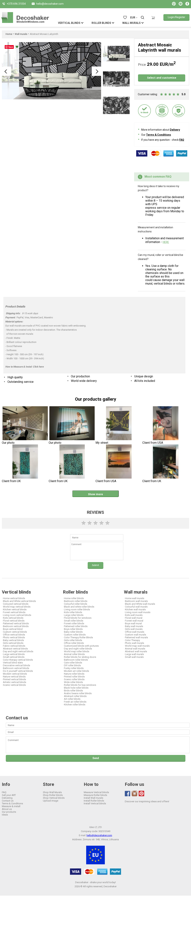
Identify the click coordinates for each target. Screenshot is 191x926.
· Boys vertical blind (12, 629)
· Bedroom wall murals (136, 601)
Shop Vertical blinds (54, 797)
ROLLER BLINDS (101, 22)
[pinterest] (141, 793)
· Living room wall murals (137, 612)
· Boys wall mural (133, 623)
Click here (38, 366)
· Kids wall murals (133, 615)
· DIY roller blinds (72, 665)
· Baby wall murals (133, 626)
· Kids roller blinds (72, 612)
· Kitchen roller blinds (74, 704)
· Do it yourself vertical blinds (17, 671)
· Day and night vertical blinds (17, 651)
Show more (95, 494)
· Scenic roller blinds (73, 679)
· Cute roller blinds (72, 662)
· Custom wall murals (135, 634)
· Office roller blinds (73, 643)
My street (102, 442)
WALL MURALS (131, 22)
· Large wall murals (134, 654)
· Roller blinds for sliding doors (79, 657)
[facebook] (127, 793)
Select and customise (161, 77)
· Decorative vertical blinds (16, 665)
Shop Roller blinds (53, 795)
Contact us (7, 800)
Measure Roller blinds (95, 795)
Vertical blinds (16, 592)
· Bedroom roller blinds (75, 601)
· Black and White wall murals (139, 603)
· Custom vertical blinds (14, 631)
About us (7, 809)
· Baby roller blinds (73, 631)
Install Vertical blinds (95, 803)
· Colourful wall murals (136, 606)
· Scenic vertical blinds (14, 685)
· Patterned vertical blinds (15, 623)
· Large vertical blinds (13, 654)
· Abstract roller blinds (75, 696)
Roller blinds (75, 592)
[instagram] (134, 793)
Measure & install (11, 806)
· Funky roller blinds (73, 668)
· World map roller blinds (76, 651)
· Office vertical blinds (13, 634)
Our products (9, 811)
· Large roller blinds (73, 615)
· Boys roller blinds (73, 629)
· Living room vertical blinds (16, 615)
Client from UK (11, 481)
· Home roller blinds (73, 598)
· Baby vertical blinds (13, 640)
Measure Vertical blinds (96, 792)
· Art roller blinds (71, 699)
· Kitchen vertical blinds (14, 609)
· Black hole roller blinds (75, 687)
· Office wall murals (134, 631)
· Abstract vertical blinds (15, 648)
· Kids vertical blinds (12, 617)
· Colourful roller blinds (75, 603)
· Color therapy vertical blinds (17, 659)
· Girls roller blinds (72, 640)
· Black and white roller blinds (78, 606)
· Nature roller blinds (73, 673)
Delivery (175, 129)
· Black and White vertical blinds (19, 601)
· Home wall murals (134, 598)
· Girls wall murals (133, 629)
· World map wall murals (137, 645)
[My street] (119, 423)
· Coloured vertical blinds (15, 603)
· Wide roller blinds (73, 682)
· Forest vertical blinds (13, 612)
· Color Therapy (132, 640)
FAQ (181, 139)
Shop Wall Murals (52, 792)
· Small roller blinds (73, 620)
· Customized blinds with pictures (81, 645)
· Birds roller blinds (73, 690)
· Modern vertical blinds (14, 673)
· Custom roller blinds (74, 634)
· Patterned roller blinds (75, 626)
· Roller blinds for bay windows (79, 685)
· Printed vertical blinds (14, 679)
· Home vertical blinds (13, 598)
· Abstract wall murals (135, 651)
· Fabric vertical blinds (13, 645)
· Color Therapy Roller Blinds (78, 637)
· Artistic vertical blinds (14, 682)
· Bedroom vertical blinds (15, 626)
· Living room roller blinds (76, 609)
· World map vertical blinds (16, 606)
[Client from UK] (25, 461)
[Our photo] (25, 423)
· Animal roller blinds (74, 654)
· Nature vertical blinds (14, 676)
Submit (95, 565)
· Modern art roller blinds (76, 671)
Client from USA (152, 442)
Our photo (8, 442)
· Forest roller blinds (73, 623)
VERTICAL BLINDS (69, 22)
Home (9, 34)
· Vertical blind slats (12, 662)
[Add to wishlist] (17, 47)
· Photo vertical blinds (13, 637)
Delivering (7, 797)
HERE (166, 242)
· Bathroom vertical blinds (15, 668)
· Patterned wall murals (136, 637)
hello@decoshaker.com (99, 835)
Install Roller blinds (94, 800)
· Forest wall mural (133, 620)
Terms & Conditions (158, 134)
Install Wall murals (93, 797)
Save (10, 46)
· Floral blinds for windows (77, 617)
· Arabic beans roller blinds (77, 693)
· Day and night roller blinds (77, 648)
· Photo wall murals (134, 643)
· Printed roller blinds (74, 676)
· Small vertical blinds (13, 657)
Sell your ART (9, 795)
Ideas (5, 814)
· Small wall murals (134, 657)
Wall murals (21, 34)
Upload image (50, 800)
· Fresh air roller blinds (74, 701)
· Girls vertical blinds (12, 643)
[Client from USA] (165, 423)
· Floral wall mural (133, 617)
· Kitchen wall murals (135, 609)
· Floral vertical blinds (13, 620)
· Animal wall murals (134, 648)
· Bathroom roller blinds (75, 659)
